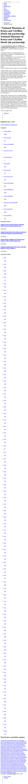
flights (5, 3)
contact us (6, 113)
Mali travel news (5, 760)
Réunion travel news (15, 762)
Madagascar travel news (9, 758)
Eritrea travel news (8, 751)
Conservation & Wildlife (10, 16)
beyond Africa (7, 12)
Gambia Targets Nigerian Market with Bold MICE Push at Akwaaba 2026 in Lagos (12, 225)
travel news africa (22, 771)
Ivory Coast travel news (20, 755)
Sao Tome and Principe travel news (15, 764)
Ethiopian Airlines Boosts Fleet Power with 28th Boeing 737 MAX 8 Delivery (13, 247)
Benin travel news (14, 740)
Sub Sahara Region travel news (8, 772)
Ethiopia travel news (6, 753)
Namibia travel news (12, 761)
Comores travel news (20, 746)
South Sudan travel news (13, 768)
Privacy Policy (7, 776)
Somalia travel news (15, 767)
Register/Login (7, 20)
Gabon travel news (15, 753)
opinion (5, 18)
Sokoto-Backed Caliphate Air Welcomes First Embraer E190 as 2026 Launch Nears (12, 240)
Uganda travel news (17, 769)
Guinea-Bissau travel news (7, 755)
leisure (5, 5)
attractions (6, 17)
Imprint (6, 778)
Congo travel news (5, 747)
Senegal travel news (5, 765)
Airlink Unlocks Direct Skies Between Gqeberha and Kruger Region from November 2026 (13, 232)
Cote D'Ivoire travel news (16, 747)
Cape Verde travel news (6, 744)
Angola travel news (5, 740)
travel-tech (6, 10)
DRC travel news (11, 750)
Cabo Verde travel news (9, 743)
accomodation (7, 6)
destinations (6, 14)
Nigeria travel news (5, 762)
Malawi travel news (20, 758)
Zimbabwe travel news (12, 771)
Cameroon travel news (21, 743)
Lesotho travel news (15, 757)
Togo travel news (8, 769)
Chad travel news (11, 746)
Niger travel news (21, 761)
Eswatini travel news (18, 751)
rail (4, 7)
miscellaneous (7, 13)
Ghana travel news (11, 754)
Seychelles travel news (16, 765)
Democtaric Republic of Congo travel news (11, 748)
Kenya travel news (5, 757)
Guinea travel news (21, 754)
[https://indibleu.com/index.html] (9, 124)
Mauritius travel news (14, 760)
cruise (5, 9)
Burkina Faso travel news (13, 742)
